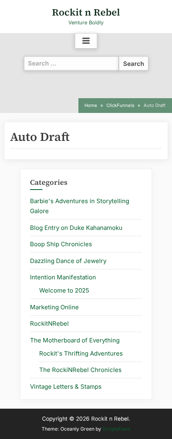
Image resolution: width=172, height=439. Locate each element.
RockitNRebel (49, 323)
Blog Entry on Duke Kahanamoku (76, 227)
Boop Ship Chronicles (61, 244)
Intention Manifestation (63, 277)
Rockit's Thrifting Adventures (81, 353)
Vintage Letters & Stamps (66, 386)
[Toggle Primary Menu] (86, 41)
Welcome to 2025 (64, 290)
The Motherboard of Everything (75, 340)
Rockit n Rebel (86, 12)
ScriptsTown (116, 429)
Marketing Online (54, 307)
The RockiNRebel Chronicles (80, 370)
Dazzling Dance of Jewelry (68, 261)
